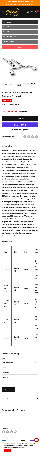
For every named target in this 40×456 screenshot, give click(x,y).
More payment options (20, 129)
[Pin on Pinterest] (28, 136)
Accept (7, 451)
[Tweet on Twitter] (32, 136)
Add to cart (20, 118)
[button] (36, 440)
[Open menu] (3, 12)
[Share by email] (36, 136)
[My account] (32, 12)
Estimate (8, 390)
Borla (4, 104)
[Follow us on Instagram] (11, 431)
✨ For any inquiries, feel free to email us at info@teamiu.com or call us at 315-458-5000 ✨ (20, 3)
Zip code (5, 377)
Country (4, 358)
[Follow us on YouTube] (15, 431)
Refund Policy (6, 399)
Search (20, 47)
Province (5, 368)
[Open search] (28, 12)
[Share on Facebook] (24, 136)
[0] (36, 12)
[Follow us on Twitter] (7, 431)
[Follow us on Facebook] (3, 431)
